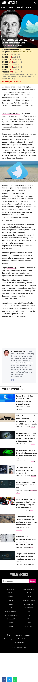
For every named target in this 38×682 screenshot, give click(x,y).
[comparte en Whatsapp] (15, 679)
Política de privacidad (11, 639)
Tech (31, 510)
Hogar (11, 626)
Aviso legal (20, 642)
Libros (29, 611)
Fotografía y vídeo (10, 611)
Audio (3, 7)
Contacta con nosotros (22, 635)
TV (11, 608)
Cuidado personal (28, 589)
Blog (28, 619)
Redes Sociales (29, 608)
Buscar (33, 581)
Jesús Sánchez (7, 45)
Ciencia (11, 622)
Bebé (28, 615)
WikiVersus (19, 574)
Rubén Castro (19, 406)
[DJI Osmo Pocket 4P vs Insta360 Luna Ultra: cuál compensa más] (7, 471)
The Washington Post (11, 114)
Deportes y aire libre (29, 600)
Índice (9, 635)
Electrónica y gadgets (10, 615)
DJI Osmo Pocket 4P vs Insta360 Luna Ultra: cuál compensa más (24, 470)
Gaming (10, 7)
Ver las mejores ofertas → (11, 82)
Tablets (11, 604)
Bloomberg (11, 268)
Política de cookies (28, 639)
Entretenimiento (29, 604)
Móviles (32, 564)
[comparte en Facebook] (4, 679)
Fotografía (33, 475)
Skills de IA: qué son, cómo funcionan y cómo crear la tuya (25, 484)
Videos (28, 7)
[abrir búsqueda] (35, 3)
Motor (29, 596)
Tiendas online (28, 626)
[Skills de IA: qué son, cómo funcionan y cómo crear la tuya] (7, 487)
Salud (29, 593)
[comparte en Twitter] (9, 679)
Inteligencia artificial (11, 619)
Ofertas (29, 622)
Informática (19, 409)
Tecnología (20, 7)
